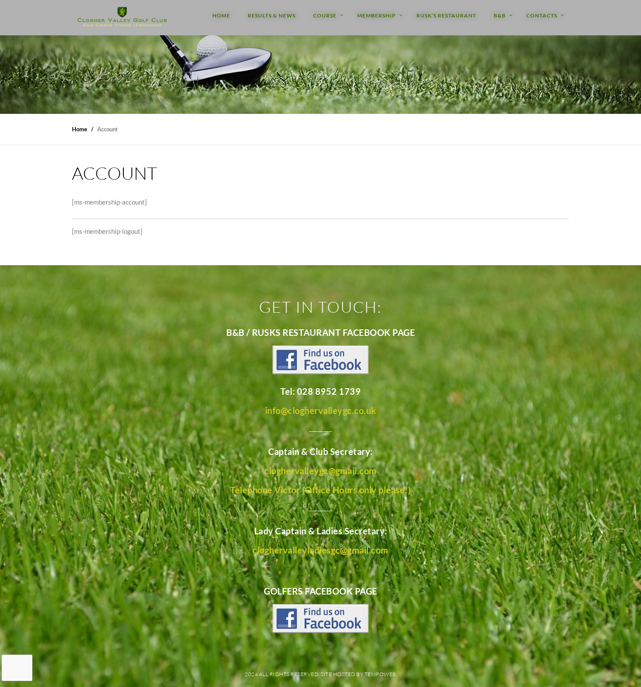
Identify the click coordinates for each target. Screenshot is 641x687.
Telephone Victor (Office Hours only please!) (320, 490)
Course (325, 15)
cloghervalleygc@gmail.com (320, 470)
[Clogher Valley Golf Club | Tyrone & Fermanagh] (122, 17)
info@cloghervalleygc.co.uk (320, 410)
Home (221, 15)
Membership (376, 15)
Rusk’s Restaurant (446, 15)
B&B (500, 15)
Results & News (272, 15)
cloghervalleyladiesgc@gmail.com (320, 550)
